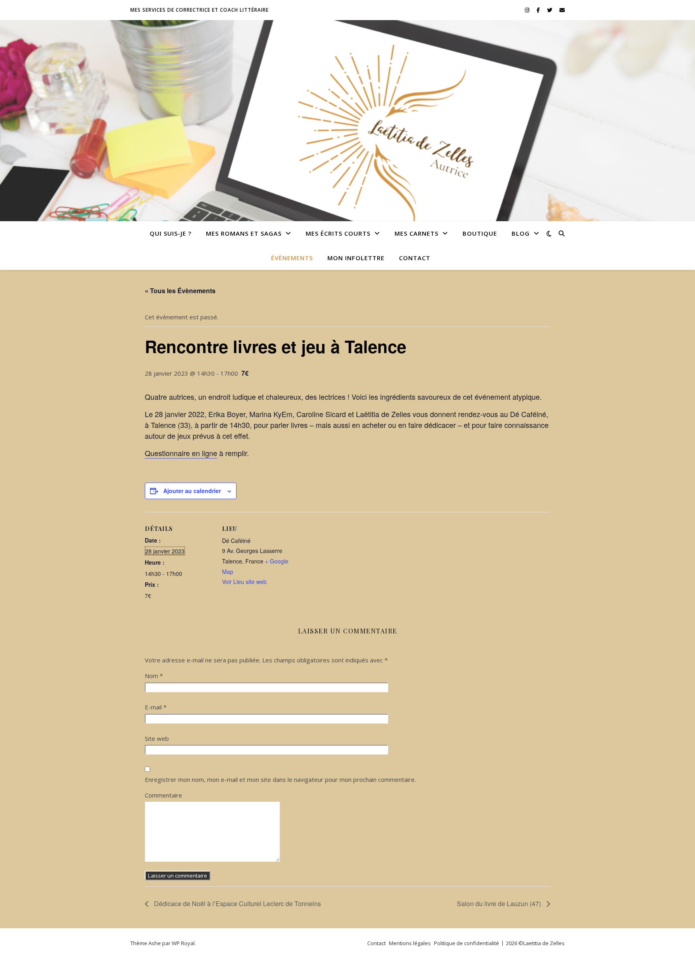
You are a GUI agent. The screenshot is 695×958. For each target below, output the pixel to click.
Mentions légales (410, 943)
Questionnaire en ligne (181, 453)
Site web (157, 738)
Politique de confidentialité (466, 943)
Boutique (480, 233)
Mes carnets (416, 233)
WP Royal (183, 943)
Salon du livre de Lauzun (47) (500, 903)
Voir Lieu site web (244, 582)
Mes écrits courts (338, 233)
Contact (414, 258)
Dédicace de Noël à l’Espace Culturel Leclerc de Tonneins (236, 903)
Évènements (292, 258)
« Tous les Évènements (180, 290)
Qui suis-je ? (170, 233)
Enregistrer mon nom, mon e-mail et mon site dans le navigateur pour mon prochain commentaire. (280, 779)
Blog (521, 233)
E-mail (156, 707)
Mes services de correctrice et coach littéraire (199, 9)
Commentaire (163, 795)
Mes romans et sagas (244, 233)
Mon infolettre (356, 258)
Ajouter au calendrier (192, 491)
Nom (154, 676)
